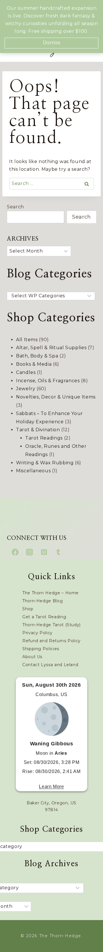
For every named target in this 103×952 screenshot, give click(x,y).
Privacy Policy (37, 632)
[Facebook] (15, 552)
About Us (32, 656)
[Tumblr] (58, 552)
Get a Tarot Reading (44, 616)
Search (15, 206)
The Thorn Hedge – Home (50, 592)
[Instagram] (29, 552)
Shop (27, 608)
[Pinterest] (44, 552)
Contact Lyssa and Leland (50, 664)
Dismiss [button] (51, 42)
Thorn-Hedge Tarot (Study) (51, 624)
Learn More (51, 786)
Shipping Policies (40, 648)
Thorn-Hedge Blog (42, 600)
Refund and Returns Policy (51, 640)
